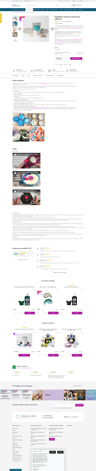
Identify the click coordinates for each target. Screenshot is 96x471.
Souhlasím (60, 452)
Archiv (52, 439)
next (83, 298)
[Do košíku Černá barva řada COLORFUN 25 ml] (77, 313)
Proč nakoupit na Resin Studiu (17, 436)
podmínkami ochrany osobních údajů (66, 407)
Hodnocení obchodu (15, 451)
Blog (31, 1)
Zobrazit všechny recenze (60, 272)
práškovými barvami (60, 40)
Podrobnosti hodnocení (67, 21)
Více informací (60, 44)
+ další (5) (15, 40)
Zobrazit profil (77, 385)
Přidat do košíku (76, 58)
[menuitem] (16, 9)
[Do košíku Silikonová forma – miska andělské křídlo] (53, 313)
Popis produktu (15, 75)
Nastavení (35, 469)
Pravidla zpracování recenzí (16, 457)
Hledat (57, 5)
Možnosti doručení (81, 53)
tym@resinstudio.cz (48, 415)
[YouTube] (77, 417)
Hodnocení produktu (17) (38, 75)
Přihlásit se (79, 405)
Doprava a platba (15, 1)
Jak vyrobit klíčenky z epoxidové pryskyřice (55, 436)
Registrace (81, 1)
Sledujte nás (14, 437)
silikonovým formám (43, 83)
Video (23, 75)
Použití (28, 75)
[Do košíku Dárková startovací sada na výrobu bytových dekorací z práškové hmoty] (53, 355)
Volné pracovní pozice (16, 460)
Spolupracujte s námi (15, 445)
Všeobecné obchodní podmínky (17, 439)
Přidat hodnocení (23, 259)
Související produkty (50, 75)
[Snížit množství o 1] (66, 58)
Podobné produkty (60, 75)
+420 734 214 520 (48, 418)
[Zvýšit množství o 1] (69, 58)
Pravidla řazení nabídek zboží (17, 455)
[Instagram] (74, 417)
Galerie (13, 449)
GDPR (13, 441)
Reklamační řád (14, 443)
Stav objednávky (26, 1)
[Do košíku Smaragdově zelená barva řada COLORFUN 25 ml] (29, 313)
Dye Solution (80, 39)
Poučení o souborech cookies (17, 458)
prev (13, 298)
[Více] (81, 9)
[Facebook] (72, 417)
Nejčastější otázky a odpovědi (17, 447)
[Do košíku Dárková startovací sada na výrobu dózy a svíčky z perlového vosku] (77, 355)
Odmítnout (53, 452)
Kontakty (21, 1)
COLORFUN (75, 39)
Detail (24, 355)
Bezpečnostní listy (15, 453)
